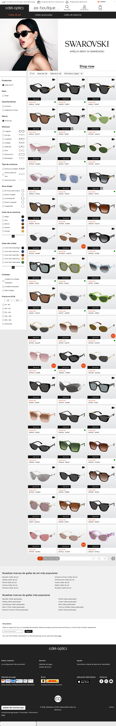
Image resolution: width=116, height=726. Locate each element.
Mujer (7, 95)
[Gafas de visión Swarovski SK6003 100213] (101, 475)
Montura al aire (10, 180)
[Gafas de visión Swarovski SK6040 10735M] (101, 445)
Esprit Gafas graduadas (67, 610)
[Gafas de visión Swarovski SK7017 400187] (72, 296)
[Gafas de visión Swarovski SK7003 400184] (42, 535)
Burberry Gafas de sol (63, 588)
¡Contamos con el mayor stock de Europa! (20, 2)
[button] (14, 8)
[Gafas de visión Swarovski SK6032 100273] (42, 296)
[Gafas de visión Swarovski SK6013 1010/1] (101, 386)
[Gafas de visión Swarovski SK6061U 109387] (72, 356)
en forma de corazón (12, 191)
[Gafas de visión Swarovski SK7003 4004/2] (101, 117)
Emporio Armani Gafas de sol (66, 577)
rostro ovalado (10, 194)
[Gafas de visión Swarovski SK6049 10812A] (72, 445)
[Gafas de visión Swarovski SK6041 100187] (101, 87)
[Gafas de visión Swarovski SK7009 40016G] (72, 207)
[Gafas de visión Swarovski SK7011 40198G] (101, 266)
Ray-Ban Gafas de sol (10, 577)
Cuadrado (8, 139)
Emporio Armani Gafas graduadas (15, 610)
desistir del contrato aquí (13, 708)
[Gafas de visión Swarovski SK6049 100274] (101, 207)
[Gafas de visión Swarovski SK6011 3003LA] (42, 505)
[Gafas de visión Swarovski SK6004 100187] (72, 415)
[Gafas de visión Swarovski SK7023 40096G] (42, 475)
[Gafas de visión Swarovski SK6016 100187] (42, 386)
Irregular (8, 131)
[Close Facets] (13, 73)
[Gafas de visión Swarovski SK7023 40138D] (42, 147)
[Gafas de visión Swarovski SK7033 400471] (101, 147)
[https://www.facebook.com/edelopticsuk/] (101, 681)
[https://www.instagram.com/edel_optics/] (106, 681)
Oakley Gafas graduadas (11, 602)
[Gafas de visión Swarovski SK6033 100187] (101, 415)
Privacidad (24, 712)
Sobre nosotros (7, 661)
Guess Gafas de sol (62, 582)
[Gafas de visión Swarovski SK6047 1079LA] (101, 535)
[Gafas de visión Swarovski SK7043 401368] (42, 356)
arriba (111, 707)
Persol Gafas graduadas (67, 599)
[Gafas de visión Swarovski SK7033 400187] (42, 236)
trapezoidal (9, 206)
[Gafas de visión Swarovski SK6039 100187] (101, 505)
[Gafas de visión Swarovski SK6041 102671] (72, 147)
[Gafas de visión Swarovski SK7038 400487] (101, 356)
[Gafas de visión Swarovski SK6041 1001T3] (101, 177)
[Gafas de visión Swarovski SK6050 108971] (101, 296)
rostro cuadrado (11, 202)
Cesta (100, 10)
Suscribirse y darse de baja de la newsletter (93, 664)
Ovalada (7, 143)
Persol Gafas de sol (9, 582)
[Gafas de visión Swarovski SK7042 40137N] (72, 535)
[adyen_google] (30, 681)
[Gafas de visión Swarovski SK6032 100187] (72, 87)
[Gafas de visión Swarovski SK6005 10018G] (101, 236)
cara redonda (9, 198)
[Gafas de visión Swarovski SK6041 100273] (42, 117)
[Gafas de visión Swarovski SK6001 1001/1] (42, 266)
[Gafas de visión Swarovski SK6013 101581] (72, 117)
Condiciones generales (10, 712)
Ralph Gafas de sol (62, 585)
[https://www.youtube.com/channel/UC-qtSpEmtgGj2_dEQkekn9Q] (111, 681)
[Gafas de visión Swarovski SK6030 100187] (42, 445)
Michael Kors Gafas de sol (64, 580)
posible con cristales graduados (12, 281)
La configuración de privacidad (13, 664)
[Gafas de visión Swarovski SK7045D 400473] (72, 236)
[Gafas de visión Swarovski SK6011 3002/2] (72, 266)
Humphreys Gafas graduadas (13, 604)
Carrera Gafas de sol (9, 585)
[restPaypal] (19, 681)
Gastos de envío (45, 667)
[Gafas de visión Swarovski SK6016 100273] (42, 207)
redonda (8, 147)
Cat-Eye (7, 135)
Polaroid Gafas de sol (10, 588)
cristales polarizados (12, 286)
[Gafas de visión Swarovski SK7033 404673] (101, 326)
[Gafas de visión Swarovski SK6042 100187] (42, 87)
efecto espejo (9, 290)
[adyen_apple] (25, 681)
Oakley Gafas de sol (9, 580)
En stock (8, 106)
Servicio (42, 661)
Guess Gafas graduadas (67, 602)
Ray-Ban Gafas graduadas (12, 599)
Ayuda (79, 661)
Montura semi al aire (10, 174)
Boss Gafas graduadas (66, 604)
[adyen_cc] (3, 681)
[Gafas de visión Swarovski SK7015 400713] (72, 326)
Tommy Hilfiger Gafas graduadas (71, 607)
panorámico (9, 154)
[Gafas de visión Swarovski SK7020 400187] (72, 386)
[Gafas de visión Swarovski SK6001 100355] (72, 177)
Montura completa (11, 169)
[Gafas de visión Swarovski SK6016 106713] (72, 505)
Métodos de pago (45, 664)
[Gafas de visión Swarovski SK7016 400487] (42, 326)
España (102, 1)
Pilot (6, 150)
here (59, 636)
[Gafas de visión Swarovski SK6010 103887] (72, 475)
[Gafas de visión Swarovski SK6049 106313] (42, 415)
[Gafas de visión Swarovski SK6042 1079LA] (42, 177)
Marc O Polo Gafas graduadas (13, 607)
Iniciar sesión (84, 10)
